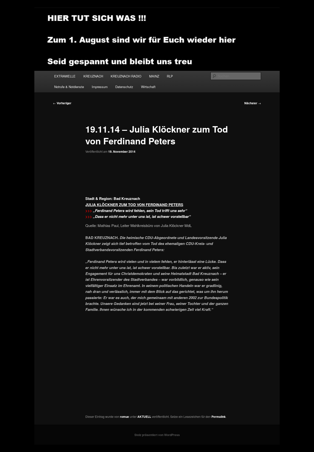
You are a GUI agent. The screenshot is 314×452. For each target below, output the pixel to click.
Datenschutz (124, 86)
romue (124, 416)
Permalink (218, 416)
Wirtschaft (148, 86)
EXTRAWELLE (65, 76)
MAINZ (154, 76)
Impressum (100, 86)
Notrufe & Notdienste (69, 86)
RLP (170, 76)
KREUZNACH (93, 76)
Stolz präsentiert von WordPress (157, 435)
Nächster (252, 103)
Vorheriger (62, 103)
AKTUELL (144, 416)
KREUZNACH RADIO (126, 76)
